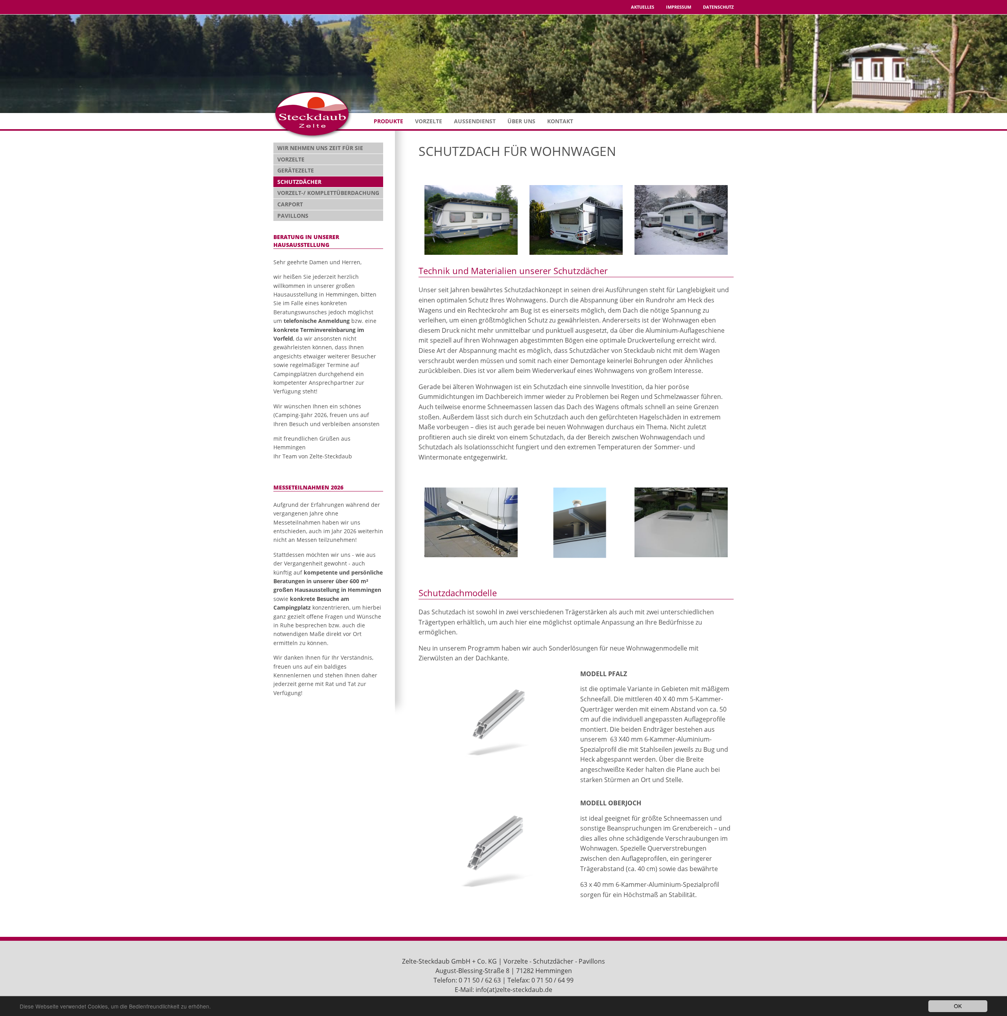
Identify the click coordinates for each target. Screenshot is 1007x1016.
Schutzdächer (299, 181)
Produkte (388, 121)
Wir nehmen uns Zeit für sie (320, 148)
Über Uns (521, 121)
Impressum (678, 7)
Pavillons (292, 215)
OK (958, 1006)
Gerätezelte (295, 170)
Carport (290, 204)
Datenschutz (718, 7)
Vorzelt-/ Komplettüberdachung (328, 193)
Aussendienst (475, 121)
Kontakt (560, 121)
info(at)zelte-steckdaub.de (514, 989)
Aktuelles (642, 7)
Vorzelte (428, 121)
